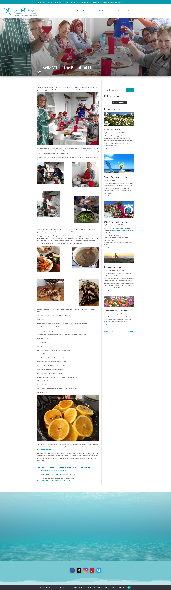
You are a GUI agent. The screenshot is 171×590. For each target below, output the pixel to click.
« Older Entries (108, 331)
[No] (169, 587)
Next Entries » (129, 331)
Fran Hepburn (110, 133)
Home (79, 11)
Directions (122, 11)
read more (107, 148)
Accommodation (89, 11)
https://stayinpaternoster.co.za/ (65, 474)
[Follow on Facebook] (72, 570)
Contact (131, 11)
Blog (114, 11)
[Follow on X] (79, 570)
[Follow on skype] (98, 570)
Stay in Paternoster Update (116, 177)
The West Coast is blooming (116, 310)
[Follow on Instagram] (85, 570)
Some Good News (112, 129)
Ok (129, 587)
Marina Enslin (43, 72)
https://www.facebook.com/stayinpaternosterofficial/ (54, 480)
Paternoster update (113, 267)
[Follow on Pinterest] (92, 570)
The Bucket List (105, 11)
